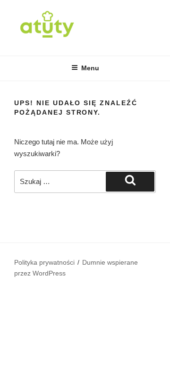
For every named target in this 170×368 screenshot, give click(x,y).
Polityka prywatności (44, 262)
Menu (90, 68)
